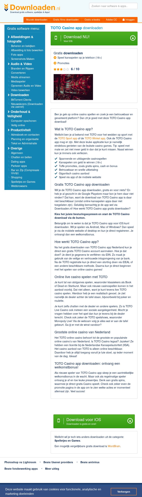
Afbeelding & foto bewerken (27, 50)
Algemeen (17, 153)
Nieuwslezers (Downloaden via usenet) (27, 105)
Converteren (18, 72)
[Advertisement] (94, 407)
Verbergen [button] (123, 491)
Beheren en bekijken (23, 46)
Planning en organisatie (25, 139)
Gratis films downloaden (66, 19)
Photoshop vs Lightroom (20, 462)
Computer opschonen (23, 120)
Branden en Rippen (22, 68)
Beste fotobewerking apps (21, 468)
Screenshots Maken (22, 59)
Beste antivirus (89, 462)
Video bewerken (20, 90)
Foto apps (17, 54)
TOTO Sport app (67, 138)
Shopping (16, 177)
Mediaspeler (18, 81)
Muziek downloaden (36, 19)
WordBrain (114, 446)
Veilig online (18, 125)
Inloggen (130, 19)
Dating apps (18, 161)
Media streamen (20, 77)
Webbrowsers (19, 186)
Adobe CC (111, 19)
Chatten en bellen (21, 157)
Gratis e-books (92, 19)
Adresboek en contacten (25, 134)
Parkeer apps (19, 166)
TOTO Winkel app (95, 138)
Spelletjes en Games (23, 181)
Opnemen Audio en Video (26, 85)
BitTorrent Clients (21, 99)
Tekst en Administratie (24, 143)
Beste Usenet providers (58, 462)
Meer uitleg (52, 468)
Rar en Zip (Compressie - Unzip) (26, 171)
